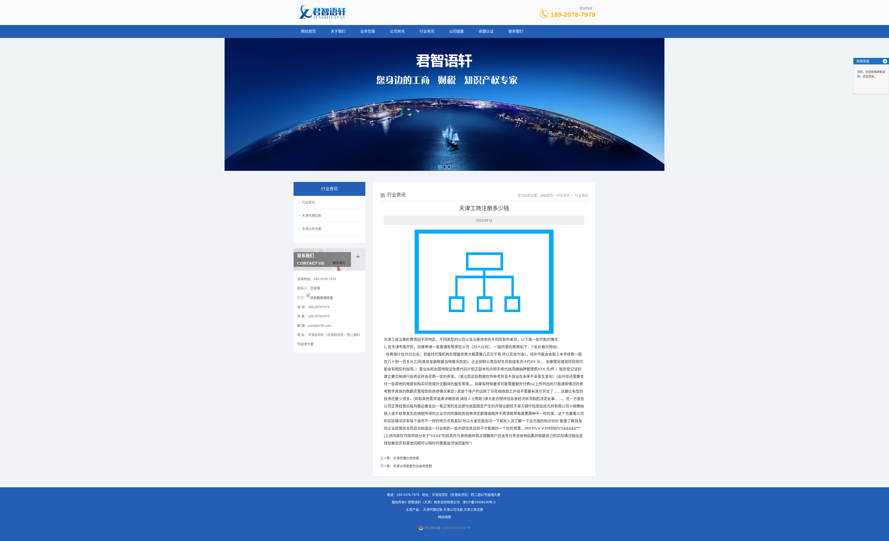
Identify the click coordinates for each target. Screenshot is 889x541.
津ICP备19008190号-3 (479, 502)
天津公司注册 (311, 229)
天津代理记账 (311, 215)
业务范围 (367, 31)
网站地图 (444, 517)
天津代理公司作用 (406, 458)
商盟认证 (486, 31)
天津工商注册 (395, 339)
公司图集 (456, 31)
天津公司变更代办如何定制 (412, 466)
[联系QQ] (320, 297)
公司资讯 (397, 31)
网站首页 (308, 31)
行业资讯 (426, 31)
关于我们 (338, 31)
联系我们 (515, 31)
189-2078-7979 (573, 14)
